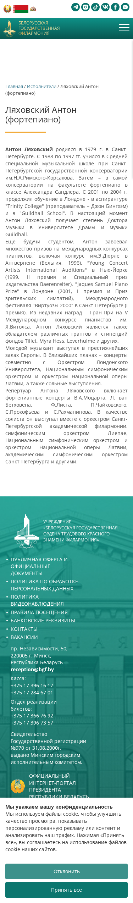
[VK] (105, 7)
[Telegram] (75, 7)
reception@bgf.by (32, 669)
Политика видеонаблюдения (37, 600)
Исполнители (41, 86)
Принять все (66, 889)
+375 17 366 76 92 (32, 715)
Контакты (24, 629)
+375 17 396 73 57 (32, 722)
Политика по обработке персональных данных (44, 585)
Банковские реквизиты (43, 620)
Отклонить (67, 871)
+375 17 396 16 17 (32, 685)
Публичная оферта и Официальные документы (39, 566)
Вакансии (24, 637)
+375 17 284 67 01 (32, 692)
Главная (14, 86)
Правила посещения (39, 612)
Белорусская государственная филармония (39, 28)
